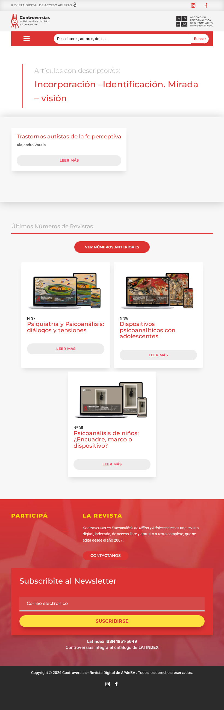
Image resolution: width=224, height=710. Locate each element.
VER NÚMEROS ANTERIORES (112, 247)
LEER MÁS (65, 348)
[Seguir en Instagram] (193, 5)
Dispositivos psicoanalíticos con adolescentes (147, 330)
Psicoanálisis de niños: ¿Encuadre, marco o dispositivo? (106, 439)
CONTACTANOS (105, 555)
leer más (69, 160)
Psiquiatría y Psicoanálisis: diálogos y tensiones (65, 327)
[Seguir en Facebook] (206, 5)
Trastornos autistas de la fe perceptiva (69, 136)
